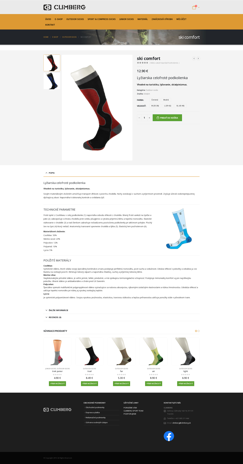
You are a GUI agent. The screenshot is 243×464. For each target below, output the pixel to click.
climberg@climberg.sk (181, 423)
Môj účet (181, 19)
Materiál (143, 19)
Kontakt (50, 24)
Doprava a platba (93, 412)
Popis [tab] (52, 173)
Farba (140, 100)
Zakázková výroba (162, 19)
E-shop (59, 19)
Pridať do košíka (169, 117)
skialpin (147, 94)
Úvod (48, 19)
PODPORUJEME (130, 414)
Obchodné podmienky (95, 407)
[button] (196, 331)
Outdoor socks (75, 19)
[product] (57, 351)
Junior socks (126, 19)
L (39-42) (167, 106)
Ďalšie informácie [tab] (58, 310)
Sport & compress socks (102, 19)
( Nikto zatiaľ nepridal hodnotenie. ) (164, 63)
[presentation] (62, 107)
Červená (154, 100)
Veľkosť (141, 106)
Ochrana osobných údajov (97, 422)
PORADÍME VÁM (130, 408)
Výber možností (57, 383)
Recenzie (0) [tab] (55, 317)
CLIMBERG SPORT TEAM (133, 411)
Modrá (166, 100)
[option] (52, 63)
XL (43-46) (180, 106)
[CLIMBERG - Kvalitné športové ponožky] (64, 7)
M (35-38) (155, 106)
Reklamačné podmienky (95, 417)
